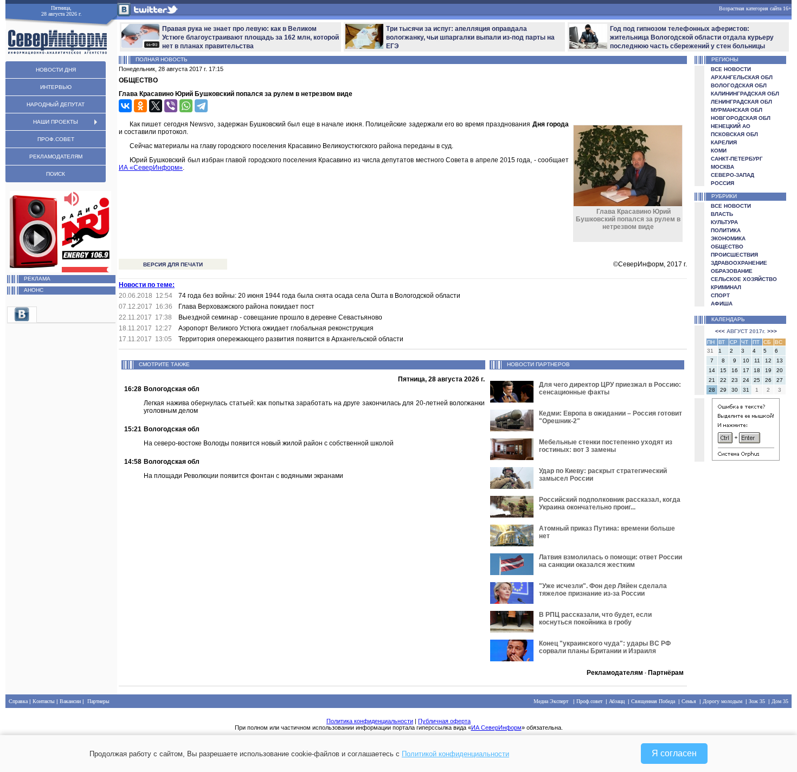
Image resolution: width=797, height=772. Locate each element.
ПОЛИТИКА (726, 230)
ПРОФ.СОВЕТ (55, 139)
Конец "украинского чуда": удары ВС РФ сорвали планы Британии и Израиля (605, 647)
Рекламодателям (615, 673)
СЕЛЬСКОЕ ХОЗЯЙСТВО (744, 279)
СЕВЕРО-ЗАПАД (732, 175)
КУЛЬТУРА (724, 222)
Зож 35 (757, 701)
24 (746, 380)
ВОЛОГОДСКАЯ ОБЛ (739, 85)
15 (723, 370)
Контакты (44, 701)
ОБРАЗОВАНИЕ (732, 271)
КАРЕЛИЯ (724, 142)
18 (757, 370)
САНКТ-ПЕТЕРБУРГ (737, 159)
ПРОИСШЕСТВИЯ (734, 255)
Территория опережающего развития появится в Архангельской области (290, 339)
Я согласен (674, 753)
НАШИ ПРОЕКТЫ (55, 122)
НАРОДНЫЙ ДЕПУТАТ (56, 104)
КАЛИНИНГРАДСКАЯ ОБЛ (745, 94)
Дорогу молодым (722, 701)
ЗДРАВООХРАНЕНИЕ (739, 263)
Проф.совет (589, 701)
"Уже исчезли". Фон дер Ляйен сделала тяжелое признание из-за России (603, 589)
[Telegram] (201, 105)
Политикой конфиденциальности (455, 754)
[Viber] (170, 105)
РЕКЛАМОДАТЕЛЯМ (55, 156)
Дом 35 (780, 701)
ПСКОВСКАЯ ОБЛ (734, 134)
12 (768, 360)
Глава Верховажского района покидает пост (246, 306)
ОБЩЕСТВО (727, 247)
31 (746, 390)
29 (723, 390)
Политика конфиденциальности (369, 721)
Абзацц (617, 701)
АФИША (721, 304)
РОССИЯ (722, 183)
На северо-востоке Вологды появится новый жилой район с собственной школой (269, 443)
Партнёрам (666, 673)
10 (746, 360)
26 (768, 380)
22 (723, 380)
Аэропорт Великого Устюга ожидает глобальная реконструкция (276, 328)
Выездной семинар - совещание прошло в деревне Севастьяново (280, 317)
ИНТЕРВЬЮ (56, 87)
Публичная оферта (444, 721)
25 (757, 380)
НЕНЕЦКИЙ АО (730, 126)
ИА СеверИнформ (496, 727)
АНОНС (33, 290)
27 (779, 380)
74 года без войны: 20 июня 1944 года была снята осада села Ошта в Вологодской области (319, 295)
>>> (772, 331)
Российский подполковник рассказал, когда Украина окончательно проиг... (609, 503)
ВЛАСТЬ (722, 214)
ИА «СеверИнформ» (151, 167)
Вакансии (70, 701)
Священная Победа (653, 701)
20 (779, 370)
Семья (689, 701)
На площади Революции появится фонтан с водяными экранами (243, 476)
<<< (720, 331)
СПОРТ (720, 295)
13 (779, 360)
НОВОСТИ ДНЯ (56, 70)
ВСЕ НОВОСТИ (731, 69)
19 (768, 370)
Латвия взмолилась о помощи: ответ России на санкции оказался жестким (610, 561)
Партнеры (98, 701)
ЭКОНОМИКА (728, 238)
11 (757, 360)
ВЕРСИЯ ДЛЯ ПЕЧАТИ (173, 264)
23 (734, 380)
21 (712, 380)
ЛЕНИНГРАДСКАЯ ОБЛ (741, 102)
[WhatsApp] (185, 105)
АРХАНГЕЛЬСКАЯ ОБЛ (742, 77)
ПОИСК (55, 174)
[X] (155, 105)
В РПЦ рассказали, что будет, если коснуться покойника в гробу (595, 618)
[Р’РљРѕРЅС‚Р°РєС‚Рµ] (125, 105)
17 (746, 370)
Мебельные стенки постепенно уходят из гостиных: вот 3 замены (605, 446)
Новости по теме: (147, 285)
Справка (18, 701)
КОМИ (719, 151)
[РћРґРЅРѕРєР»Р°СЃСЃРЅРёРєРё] (140, 105)
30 (734, 390)
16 (734, 370)
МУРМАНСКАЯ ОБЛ (736, 110)
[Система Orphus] (746, 459)
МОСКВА (722, 167)
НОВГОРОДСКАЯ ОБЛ (740, 118)
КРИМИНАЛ (726, 287)
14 (712, 370)
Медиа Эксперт (551, 701)
